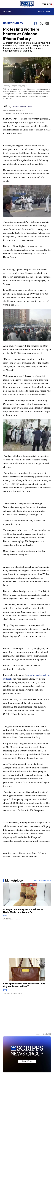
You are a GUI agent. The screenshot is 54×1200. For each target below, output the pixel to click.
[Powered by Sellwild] (47, 1034)
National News (13, 23)
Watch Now (46, 4)
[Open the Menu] (4, 4)
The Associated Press (22, 106)
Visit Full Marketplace (42, 880)
